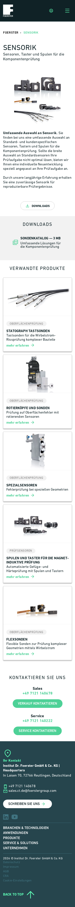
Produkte (11, 838)
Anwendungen (15, 833)
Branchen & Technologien (26, 828)
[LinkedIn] (5, 817)
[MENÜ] (67, 10)
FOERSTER (10, 33)
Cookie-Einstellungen (17, 880)
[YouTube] (15, 816)
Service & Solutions (20, 843)
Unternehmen (15, 848)
